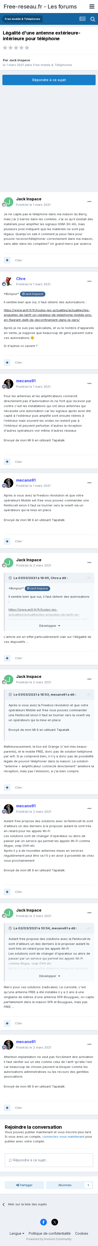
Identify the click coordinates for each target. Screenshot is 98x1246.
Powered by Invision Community (49, 1239)
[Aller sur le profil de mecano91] (8, 384)
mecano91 (59, 694)
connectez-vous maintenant (63, 1136)
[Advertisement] (49, 138)
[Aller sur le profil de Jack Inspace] (8, 202)
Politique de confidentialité (50, 1233)
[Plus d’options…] (89, 202)
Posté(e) (33, 204)
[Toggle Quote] (11, 578)
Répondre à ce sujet (49, 80)
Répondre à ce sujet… (30, 1160)
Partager (26, 1185)
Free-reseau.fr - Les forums (40, 6)
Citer (18, 260)
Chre (55, 578)
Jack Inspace (19, 60)
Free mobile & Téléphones (52, 65)
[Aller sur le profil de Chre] (8, 281)
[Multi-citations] (7, 260)
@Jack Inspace (32, 294)
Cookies (81, 1233)
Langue (16, 1233)
